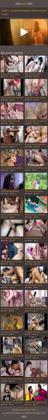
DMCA (24, 416)
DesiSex (24, 3)
